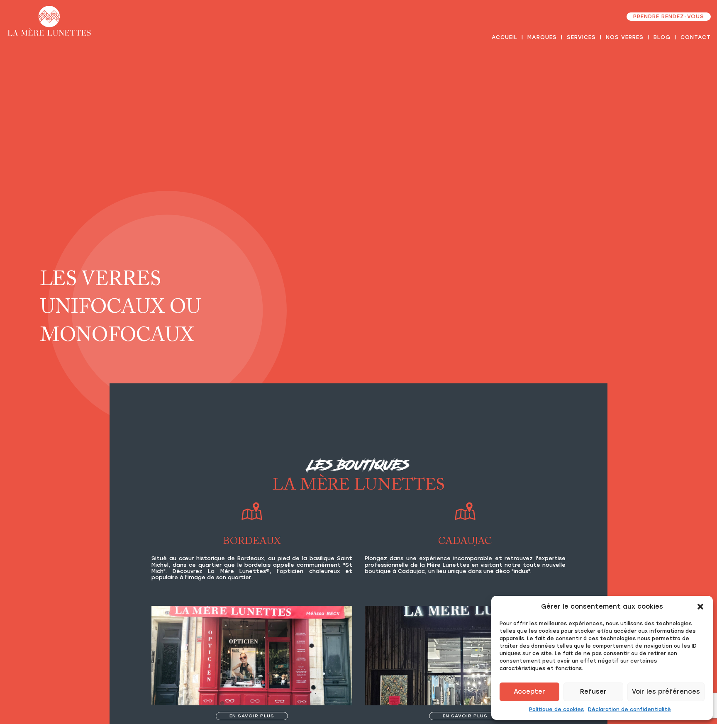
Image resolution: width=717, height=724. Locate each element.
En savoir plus (251, 716)
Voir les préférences (666, 691)
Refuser (593, 691)
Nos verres (625, 37)
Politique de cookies (556, 709)
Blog (662, 37)
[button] (700, 606)
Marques (542, 37)
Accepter (529, 691)
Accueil (504, 37)
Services (581, 37)
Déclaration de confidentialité (629, 709)
